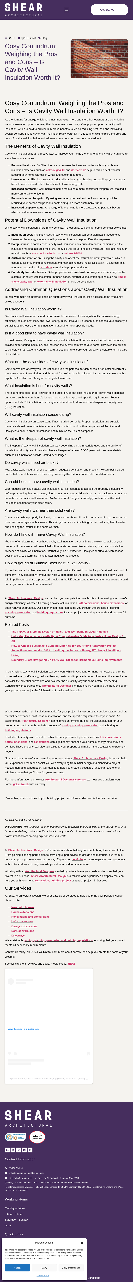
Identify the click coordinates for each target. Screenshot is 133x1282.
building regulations (50, 612)
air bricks (46, 267)
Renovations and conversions (30, 916)
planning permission (18, 612)
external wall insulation (52, 281)
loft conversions (89, 603)
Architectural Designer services (65, 779)
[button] (82, 1242)
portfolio (77, 859)
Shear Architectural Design (25, 598)
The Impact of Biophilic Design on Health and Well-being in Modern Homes (59, 631)
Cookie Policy (43, 1275)
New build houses (22, 907)
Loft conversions (22, 921)
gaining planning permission (79, 725)
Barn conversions (22, 930)
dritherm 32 (78, 170)
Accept (17, 1267)
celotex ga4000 (55, 170)
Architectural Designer (56, 685)
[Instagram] (18, 1150)
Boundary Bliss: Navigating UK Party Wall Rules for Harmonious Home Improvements (66, 659)
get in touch (21, 784)
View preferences (71, 1267)
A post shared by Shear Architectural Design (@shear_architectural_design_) (48, 1078)
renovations (41, 741)
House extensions (22, 912)
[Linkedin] (24, 1150)
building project (61, 880)
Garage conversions (24, 926)
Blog (44, 38)
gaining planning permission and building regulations (58, 940)
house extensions (112, 603)
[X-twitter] (13, 1150)
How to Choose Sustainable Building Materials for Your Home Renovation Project (63, 645)
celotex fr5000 (73, 253)
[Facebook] (7, 1150)
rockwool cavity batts (46, 253)
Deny (44, 1267)
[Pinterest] (30, 1150)
